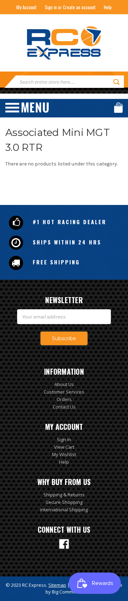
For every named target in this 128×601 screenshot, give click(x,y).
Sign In (64, 439)
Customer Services (64, 392)
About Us (64, 384)
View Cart (64, 447)
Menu (27, 107)
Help (108, 7)
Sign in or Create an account (70, 7)
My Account (26, 7)
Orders (64, 399)
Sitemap (57, 585)
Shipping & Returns (64, 494)
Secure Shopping (64, 502)
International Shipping (64, 509)
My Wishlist (64, 454)
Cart (118, 107)
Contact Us (64, 407)
